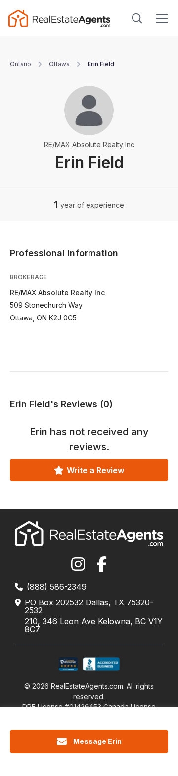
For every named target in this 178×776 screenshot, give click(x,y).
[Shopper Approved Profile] (68, 664)
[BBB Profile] (101, 664)
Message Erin (97, 741)
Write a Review (95, 470)
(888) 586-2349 (57, 587)
